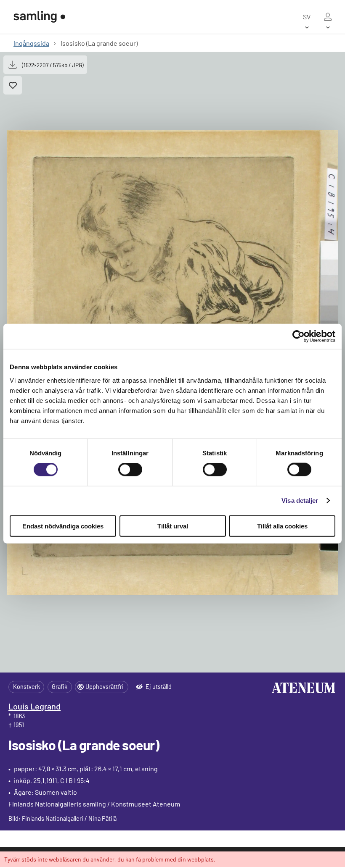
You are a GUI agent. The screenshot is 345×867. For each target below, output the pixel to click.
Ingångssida (31, 43)
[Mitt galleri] (327, 17)
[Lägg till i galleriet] (12, 85)
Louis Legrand (34, 706)
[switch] (130, 469)
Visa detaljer (299, 500)
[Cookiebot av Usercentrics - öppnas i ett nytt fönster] (298, 336)
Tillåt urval (172, 525)
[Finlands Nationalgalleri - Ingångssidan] (39, 16)
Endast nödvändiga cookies (63, 525)
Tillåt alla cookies (282, 525)
